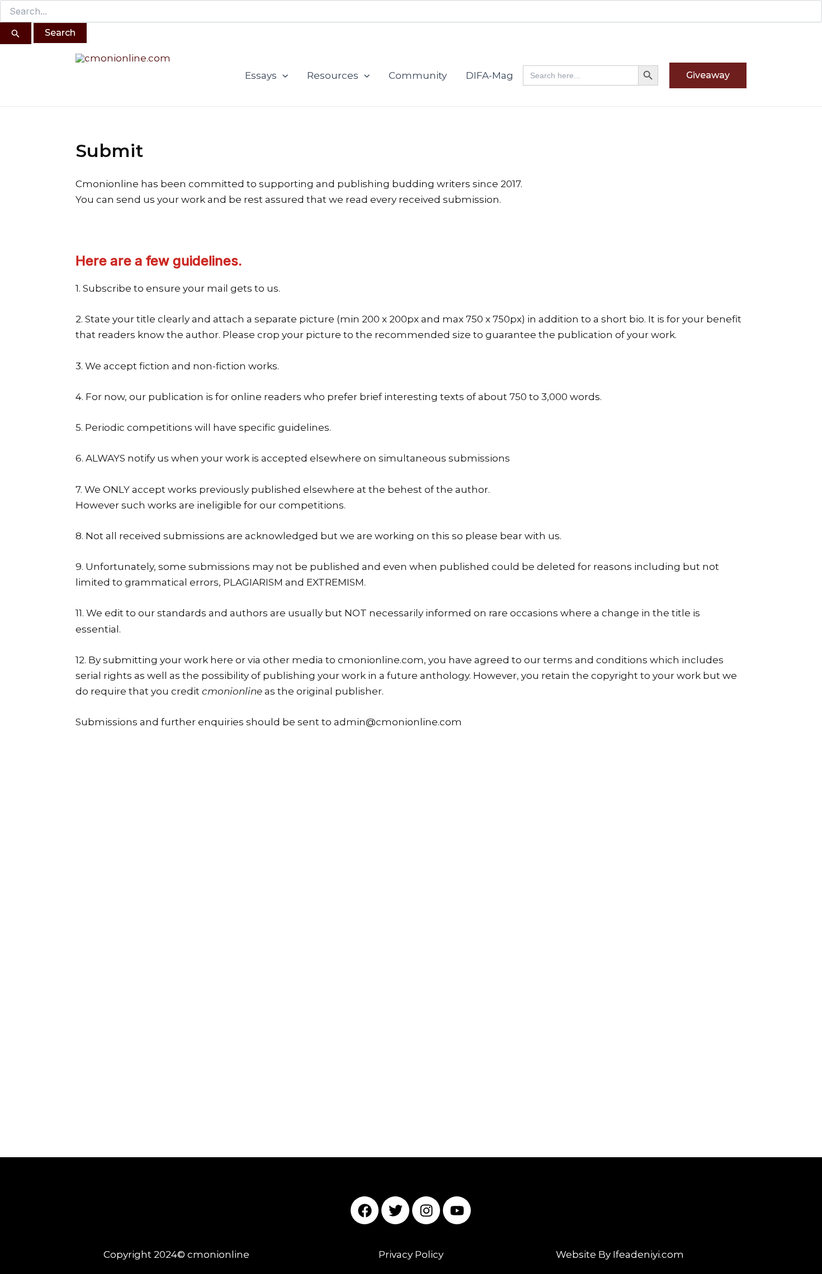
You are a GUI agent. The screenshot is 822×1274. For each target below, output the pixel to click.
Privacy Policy (411, 1254)
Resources (332, 75)
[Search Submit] (15, 33)
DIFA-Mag (489, 75)
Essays (261, 75)
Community (418, 75)
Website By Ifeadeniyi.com (620, 1254)
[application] (282, 75)
